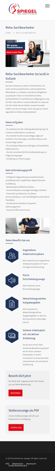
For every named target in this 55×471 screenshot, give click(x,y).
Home (8, 33)
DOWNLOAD (16, 427)
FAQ (7, 463)
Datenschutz (17, 463)
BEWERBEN (15, 393)
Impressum (31, 463)
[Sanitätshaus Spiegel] (25, 10)
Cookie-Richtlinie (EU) (18, 465)
